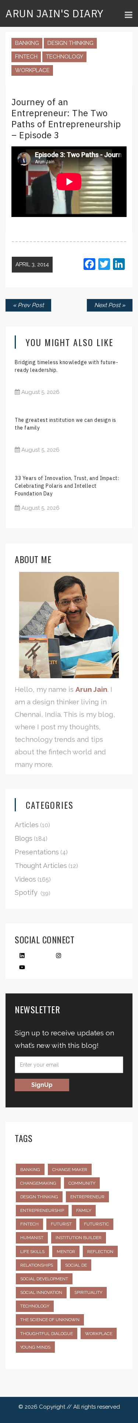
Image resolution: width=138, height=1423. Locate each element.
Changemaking (38, 1183)
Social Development (44, 1278)
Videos (25, 879)
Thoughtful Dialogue (46, 1333)
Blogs (23, 838)
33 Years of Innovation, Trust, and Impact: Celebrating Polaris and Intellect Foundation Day (67, 486)
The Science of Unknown (49, 1319)
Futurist (61, 1224)
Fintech (26, 56)
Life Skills (32, 1251)
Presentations (37, 852)
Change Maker (69, 1169)
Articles (27, 825)
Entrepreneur (87, 1196)
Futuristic (96, 1224)
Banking (27, 43)
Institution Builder (79, 1237)
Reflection (100, 1251)
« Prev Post (28, 305)
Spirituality (88, 1292)
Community (81, 1183)
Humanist (31, 1237)
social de (76, 1265)
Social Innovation (41, 1292)
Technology (64, 56)
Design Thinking (70, 43)
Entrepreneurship (42, 1210)
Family (83, 1210)
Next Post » (109, 305)
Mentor (66, 1251)
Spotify (26, 893)
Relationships (36, 1265)
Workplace (32, 70)
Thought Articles (41, 865)
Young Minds (35, 1347)
